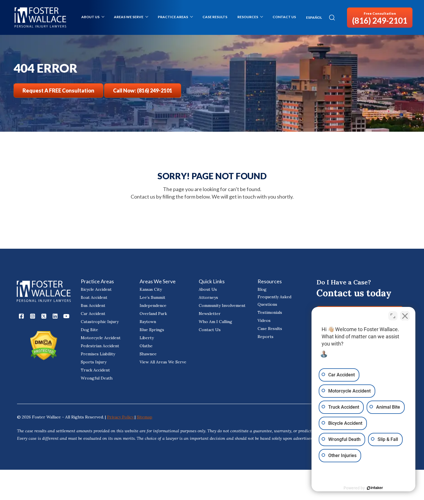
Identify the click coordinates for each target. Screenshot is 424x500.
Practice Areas (173, 17)
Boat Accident (94, 297)
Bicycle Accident (96, 289)
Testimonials (270, 312)
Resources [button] (247, 17)
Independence (153, 305)
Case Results (214, 17)
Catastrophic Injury (100, 321)
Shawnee (148, 353)
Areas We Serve (128, 17)
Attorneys (208, 297)
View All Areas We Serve (163, 362)
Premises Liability (98, 353)
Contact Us (284, 17)
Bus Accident (93, 305)
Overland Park (153, 313)
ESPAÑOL (314, 17)
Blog (262, 289)
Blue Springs (152, 329)
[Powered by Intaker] (375, 488)
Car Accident (93, 313)
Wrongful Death (96, 378)
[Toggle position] (392, 315)
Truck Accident (95, 370)
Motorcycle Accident (101, 337)
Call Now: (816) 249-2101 (142, 90)
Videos (264, 320)
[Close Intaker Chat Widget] (405, 315)
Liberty (147, 337)
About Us (90, 17)
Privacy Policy (121, 417)
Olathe (146, 345)
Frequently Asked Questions (274, 300)
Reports (265, 336)
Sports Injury (93, 362)
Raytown (148, 321)
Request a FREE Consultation (58, 90)
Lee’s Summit (152, 297)
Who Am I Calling (215, 321)
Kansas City (151, 289)
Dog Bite (89, 329)
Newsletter (210, 313)
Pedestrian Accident (100, 345)
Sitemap (144, 417)
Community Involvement (222, 305)
